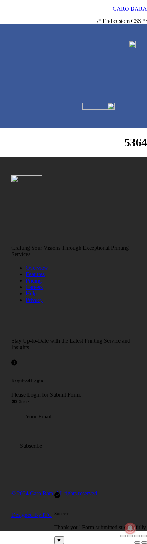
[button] (133, 37)
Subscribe (31, 446)
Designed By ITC (31, 515)
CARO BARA (130, 9)
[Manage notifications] (130, 528)
